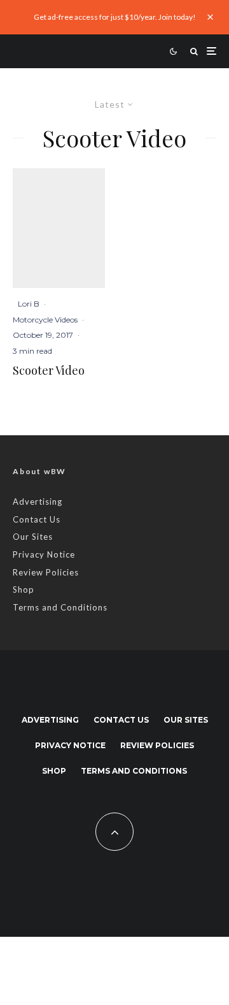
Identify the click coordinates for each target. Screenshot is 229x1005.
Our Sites (33, 536)
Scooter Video (49, 371)
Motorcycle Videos (45, 319)
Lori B (28, 303)
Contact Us (36, 519)
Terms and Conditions (60, 607)
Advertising (37, 501)
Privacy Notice (44, 554)
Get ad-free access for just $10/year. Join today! (115, 17)
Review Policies (46, 572)
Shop (23, 589)
